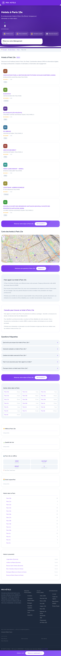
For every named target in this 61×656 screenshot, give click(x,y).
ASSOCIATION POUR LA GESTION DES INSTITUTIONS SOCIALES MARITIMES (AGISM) (29, 75)
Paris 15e (30, 395)
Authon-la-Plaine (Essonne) (32, 562)
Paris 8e (49, 411)
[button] (16, 248)
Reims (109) (43, 601)
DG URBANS (7, 131)
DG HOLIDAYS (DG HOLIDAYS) (12, 113)
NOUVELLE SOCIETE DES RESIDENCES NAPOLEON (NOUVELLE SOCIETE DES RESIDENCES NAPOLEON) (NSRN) (26, 207)
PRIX (9, 3)
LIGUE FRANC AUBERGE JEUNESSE (13, 187)
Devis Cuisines (24, 638)
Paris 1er (12, 403)
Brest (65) (42, 609)
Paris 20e (30, 403)
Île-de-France (11, 50)
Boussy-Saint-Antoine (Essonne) (32, 565)
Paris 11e (30, 392)
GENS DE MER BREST (9, 150)
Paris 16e (49, 395)
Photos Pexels (55, 606)
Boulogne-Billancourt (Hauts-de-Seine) (32, 572)
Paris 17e (12, 399)
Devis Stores (44, 638)
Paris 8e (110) (43, 598)
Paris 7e (30, 411)
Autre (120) (43, 596)
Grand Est (29, 615)
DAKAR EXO (7, 94)
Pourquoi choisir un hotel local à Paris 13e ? (15, 368)
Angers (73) (43, 606)
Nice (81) (42, 603)
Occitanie (29, 596)
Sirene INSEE (45, 649)
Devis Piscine (4, 638)
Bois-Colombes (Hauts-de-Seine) (32, 569)
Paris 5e (49, 407)
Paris (18, 50)
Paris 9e (12, 414)
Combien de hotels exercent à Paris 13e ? (14, 355)
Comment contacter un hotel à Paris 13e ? (14, 349)
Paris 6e (12, 411)
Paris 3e (12, 407)
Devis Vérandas (4, 641)
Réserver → (41, 268)
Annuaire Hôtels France (6, 632)
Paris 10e (12, 392)
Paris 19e (49, 399)
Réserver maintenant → (35, 653)
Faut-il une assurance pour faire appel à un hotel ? (17, 362)
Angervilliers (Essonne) (32, 559)
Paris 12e (49, 392)
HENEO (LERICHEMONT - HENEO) (13, 169)
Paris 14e (12, 395)
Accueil (5, 50)
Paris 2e (49, 403)
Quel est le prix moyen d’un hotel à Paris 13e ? (16, 342)
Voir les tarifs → (41, 224)
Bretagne (29, 603)
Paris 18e (30, 399)
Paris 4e (30, 407)
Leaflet (53, 262)
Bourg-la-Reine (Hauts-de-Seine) (32, 575)
